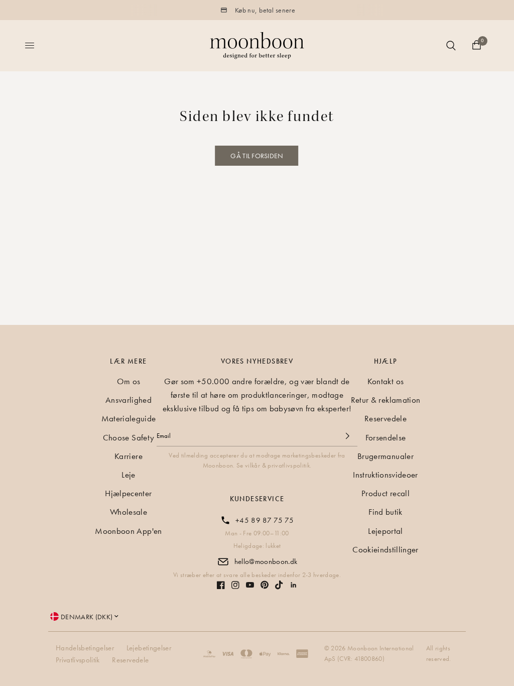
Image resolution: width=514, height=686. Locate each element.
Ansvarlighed (128, 399)
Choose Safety (128, 437)
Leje (128, 474)
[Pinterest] (265, 585)
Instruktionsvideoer (385, 474)
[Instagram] (235, 585)
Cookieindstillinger (385, 549)
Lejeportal (385, 530)
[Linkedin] (294, 585)
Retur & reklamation (385, 399)
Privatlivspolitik (78, 660)
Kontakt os (385, 381)
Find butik (385, 511)
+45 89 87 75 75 (264, 520)
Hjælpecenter (128, 493)
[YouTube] (250, 585)
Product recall (385, 493)
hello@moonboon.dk (266, 561)
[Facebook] (221, 585)
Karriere (128, 456)
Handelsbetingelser (85, 648)
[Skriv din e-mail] (347, 436)
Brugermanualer (385, 456)
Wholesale (128, 511)
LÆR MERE (128, 361)
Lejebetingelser (148, 648)
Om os (129, 381)
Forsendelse (385, 437)
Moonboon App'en (128, 530)
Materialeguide (128, 418)
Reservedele (385, 418)
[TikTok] (279, 585)
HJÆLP (386, 361)
